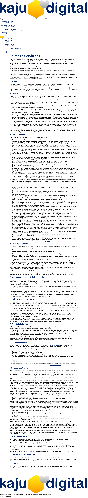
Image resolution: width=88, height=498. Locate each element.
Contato (7, 24)
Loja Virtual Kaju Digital (10, 29)
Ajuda (6, 35)
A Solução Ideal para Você (8, 25)
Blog (6, 33)
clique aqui (47, 241)
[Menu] (2, 37)
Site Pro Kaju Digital (9, 28)
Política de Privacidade (52, 100)
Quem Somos (8, 22)
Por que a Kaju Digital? (7, 21)
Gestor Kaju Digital (9, 26)
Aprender (4, 32)
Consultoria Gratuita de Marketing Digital (14, 30)
